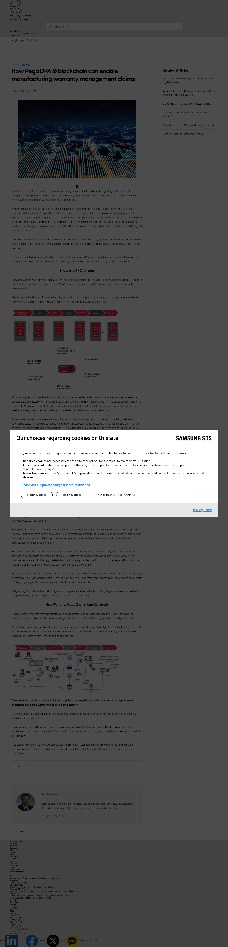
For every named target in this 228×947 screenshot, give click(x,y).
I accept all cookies (36, 494)
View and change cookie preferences (116, 494)
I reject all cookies (72, 494)
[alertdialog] (114, 473)
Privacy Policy (202, 510)
